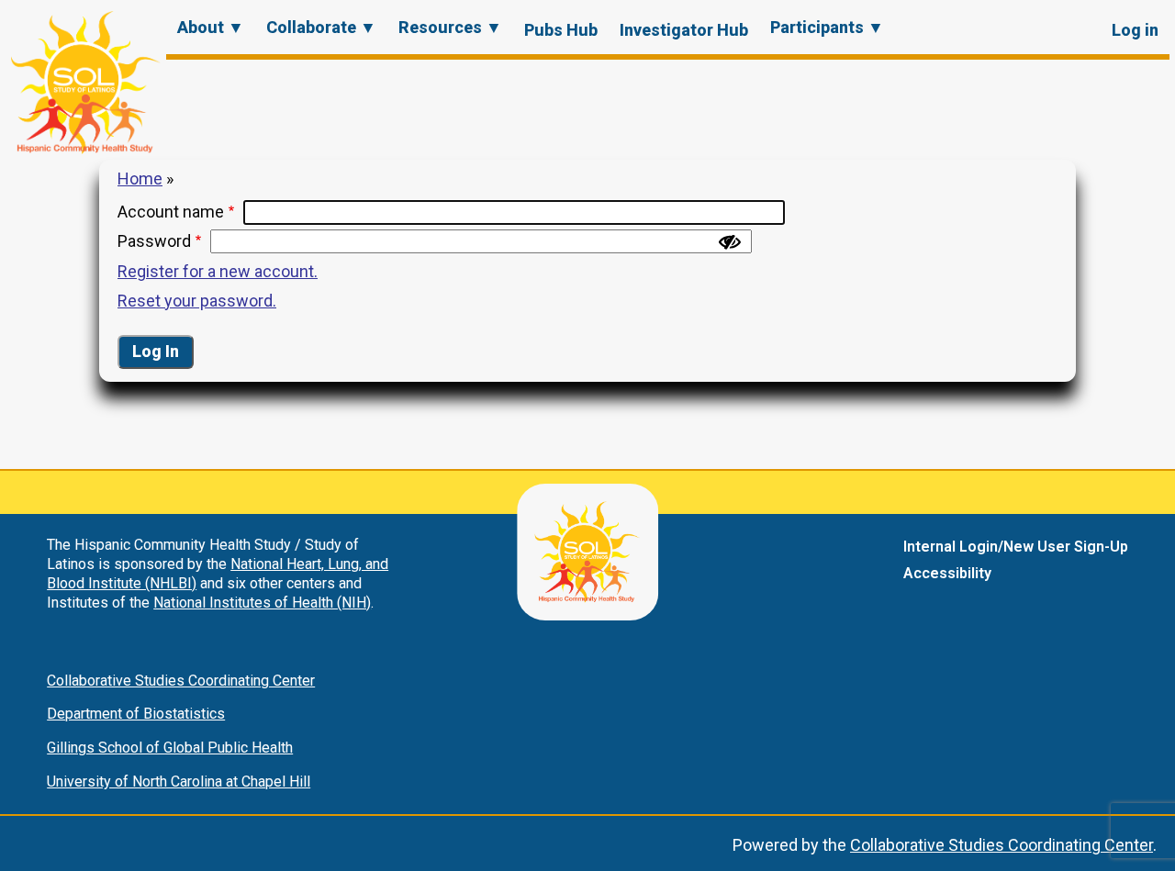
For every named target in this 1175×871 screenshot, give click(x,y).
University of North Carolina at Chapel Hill (178, 781)
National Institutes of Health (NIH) (262, 602)
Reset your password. (197, 300)
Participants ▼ (827, 27)
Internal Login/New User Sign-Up (1015, 546)
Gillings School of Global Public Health (170, 747)
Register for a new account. (218, 271)
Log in (1135, 29)
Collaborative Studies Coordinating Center (181, 680)
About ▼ (210, 27)
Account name (171, 211)
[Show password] (730, 242)
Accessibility (947, 573)
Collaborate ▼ (321, 27)
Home (140, 178)
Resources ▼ (450, 27)
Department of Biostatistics (136, 713)
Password (154, 241)
